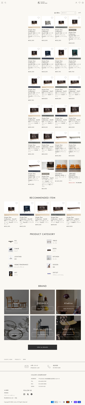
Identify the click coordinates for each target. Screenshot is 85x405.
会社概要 (6, 390)
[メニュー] (2, 2)
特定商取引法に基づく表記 (10, 398)
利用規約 (6, 393)
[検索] (5, 3)
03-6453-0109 (42, 381)
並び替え (57, 13)
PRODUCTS (18, 359)
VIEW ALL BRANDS (42, 347)
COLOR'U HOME (8, 359)
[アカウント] (76, 3)
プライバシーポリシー (9, 395)
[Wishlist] (80, 3)
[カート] (83, 3)
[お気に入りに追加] (39, 18)
